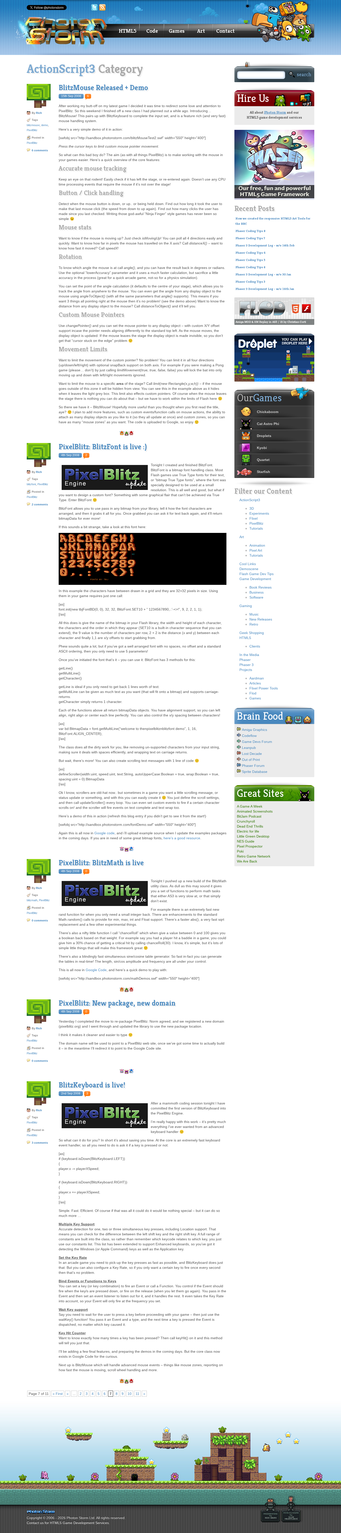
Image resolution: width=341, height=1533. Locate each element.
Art (201, 30)
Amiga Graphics (254, 730)
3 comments (40, 1142)
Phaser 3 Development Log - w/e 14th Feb (265, 245)
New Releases (260, 619)
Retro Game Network (253, 856)
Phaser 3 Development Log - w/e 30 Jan (263, 274)
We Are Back (247, 861)
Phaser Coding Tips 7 (250, 238)
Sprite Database (254, 772)
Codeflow (249, 736)
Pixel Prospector (250, 846)
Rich (39, 112)
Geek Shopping (251, 633)
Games (176, 30)
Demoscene (248, 569)
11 (137, 1394)
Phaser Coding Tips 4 (250, 267)
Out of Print (251, 760)
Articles (255, 683)
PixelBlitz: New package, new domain (117, 1003)
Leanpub (249, 748)
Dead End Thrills (250, 826)
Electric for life (248, 831)
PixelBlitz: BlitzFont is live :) (103, 446)
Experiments (259, 513)
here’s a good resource (182, 838)
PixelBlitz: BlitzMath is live (101, 863)
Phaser (245, 660)
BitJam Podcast (249, 816)
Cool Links (247, 564)
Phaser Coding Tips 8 (250, 231)
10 (130, 1394)
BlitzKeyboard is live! (92, 1085)
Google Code (96, 970)
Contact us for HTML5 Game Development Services (68, 1523)
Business (256, 592)
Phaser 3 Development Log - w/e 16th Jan (264, 289)
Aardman (256, 678)
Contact (225, 30)
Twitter (94, 7)
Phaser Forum (253, 766)
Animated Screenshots (255, 811)
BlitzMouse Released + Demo (103, 87)
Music (254, 614)
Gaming (245, 606)
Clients (254, 646)
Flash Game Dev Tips (256, 574)
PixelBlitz (32, 130)
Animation (257, 545)
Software (256, 597)
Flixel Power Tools (263, 688)
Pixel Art (255, 550)
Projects (245, 670)
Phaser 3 (246, 665)
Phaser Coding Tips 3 (250, 282)
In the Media (249, 655)
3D (251, 508)
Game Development (255, 579)
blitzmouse (33, 125)
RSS (102, 7)
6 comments (40, 150)
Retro (253, 624)
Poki (240, 851)
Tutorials (256, 528)
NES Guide (245, 841)
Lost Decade (252, 754)
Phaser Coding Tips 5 (250, 260)
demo (44, 125)
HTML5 (127, 30)
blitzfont (31, 484)
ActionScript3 (249, 500)
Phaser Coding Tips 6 (250, 253)
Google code (104, 833)
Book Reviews (260, 587)
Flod (252, 693)
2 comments (40, 504)
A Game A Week (249, 806)
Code (152, 30)
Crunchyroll (246, 821)
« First (58, 1394)
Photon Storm (275, 112)
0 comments (40, 920)
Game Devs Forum (257, 742)
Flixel (253, 518)
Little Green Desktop (253, 836)
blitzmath (32, 900)
